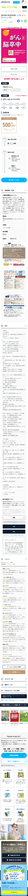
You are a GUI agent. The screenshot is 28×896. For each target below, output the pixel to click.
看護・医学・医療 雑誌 (10, 11)
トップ (2, 11)
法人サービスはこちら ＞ (8, 765)
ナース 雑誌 (18, 11)
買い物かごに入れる (14, 180)
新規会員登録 (14, 755)
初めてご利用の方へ (14, 761)
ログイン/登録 (16, 2)
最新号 (5, 90)
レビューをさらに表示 (15, 667)
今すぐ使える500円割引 (20, 95)
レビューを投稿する (13, 672)
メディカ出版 (4, 20)
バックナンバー (15, 90)
